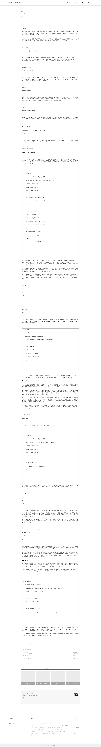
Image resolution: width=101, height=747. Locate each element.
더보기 (32, 735)
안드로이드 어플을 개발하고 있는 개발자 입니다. (32, 695)
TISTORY (51, 745)
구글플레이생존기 (46, 729)
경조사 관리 (41, 731)
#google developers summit (48, 733)
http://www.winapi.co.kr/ (31, 638)
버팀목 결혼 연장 (43, 723)
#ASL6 (38, 721)
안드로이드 (61, 723)
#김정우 (32, 733)
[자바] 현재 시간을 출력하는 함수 (29, 653)
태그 (71, 2)
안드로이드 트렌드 (34, 723)
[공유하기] (27, 644)
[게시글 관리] (29, 644)
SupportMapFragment (60, 731)
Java (24, 649)
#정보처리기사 (34, 725)
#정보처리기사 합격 (59, 729)
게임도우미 (51, 721)
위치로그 (83, 2)
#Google (33, 721)
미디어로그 (77, 2)
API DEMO (44, 721)
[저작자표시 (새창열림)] (37, 644)
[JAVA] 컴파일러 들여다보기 (28, 656)
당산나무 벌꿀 (59, 727)
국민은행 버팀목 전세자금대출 (49, 727)
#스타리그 (38, 733)
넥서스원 (61, 725)
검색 (90, 722)
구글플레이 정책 (34, 731)
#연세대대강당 (34, 727)
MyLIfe (50, 723)
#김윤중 (66, 725)
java (52, 729)
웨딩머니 (55, 723)
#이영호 (40, 727)
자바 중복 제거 (25, 652)
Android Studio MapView (44, 725)
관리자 (55, 745)
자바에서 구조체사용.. (27, 658)
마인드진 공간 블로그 (15, 3)
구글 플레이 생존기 (58, 721)
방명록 (89, 2)
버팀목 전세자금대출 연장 (36, 729)
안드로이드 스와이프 (50, 731)
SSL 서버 (25, 655)
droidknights (54, 725)
